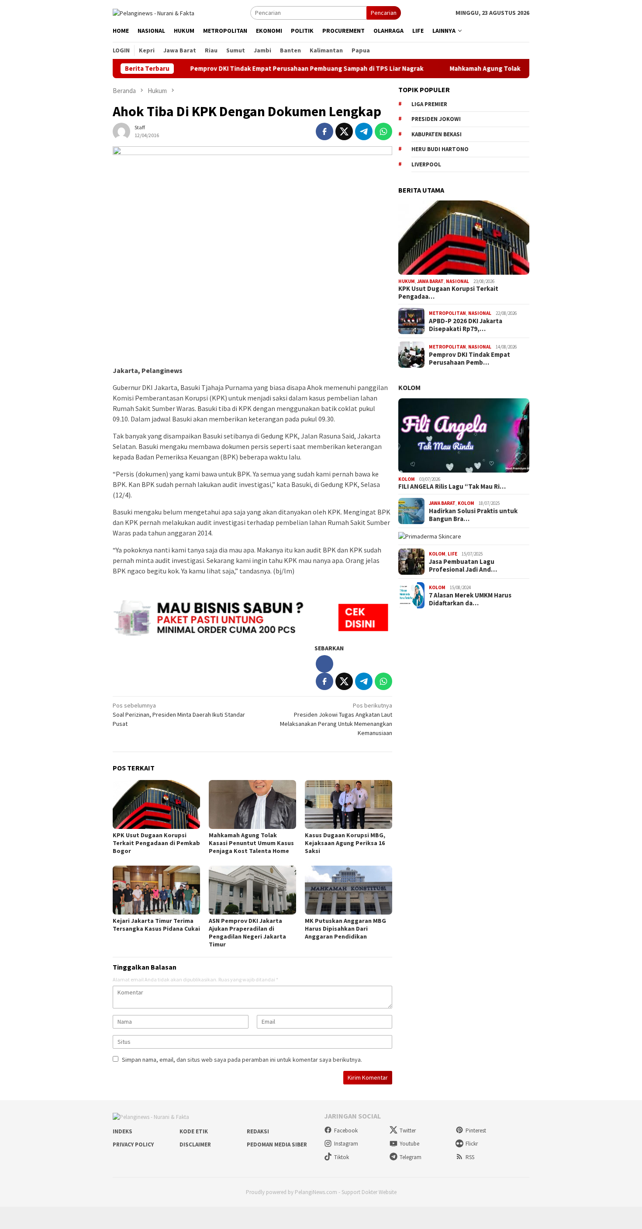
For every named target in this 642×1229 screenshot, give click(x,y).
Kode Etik (193, 1131)
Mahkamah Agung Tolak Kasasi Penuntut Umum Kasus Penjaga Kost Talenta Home (251, 843)
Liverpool (426, 164)
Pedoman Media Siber (277, 1144)
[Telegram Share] (364, 131)
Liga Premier (429, 104)
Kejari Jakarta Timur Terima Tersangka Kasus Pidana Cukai (156, 924)
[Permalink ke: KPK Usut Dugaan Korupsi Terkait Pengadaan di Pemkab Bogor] (156, 804)
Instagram (346, 1143)
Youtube (409, 1143)
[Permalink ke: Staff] (121, 131)
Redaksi (258, 1131)
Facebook (346, 1130)
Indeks (122, 1131)
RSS (470, 1157)
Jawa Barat (430, 281)
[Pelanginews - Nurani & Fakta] (153, 12)
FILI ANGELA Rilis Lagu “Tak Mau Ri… (452, 486)
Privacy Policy (133, 1144)
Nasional (457, 281)
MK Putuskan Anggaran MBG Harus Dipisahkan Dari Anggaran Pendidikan (345, 928)
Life (452, 554)
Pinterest (476, 1130)
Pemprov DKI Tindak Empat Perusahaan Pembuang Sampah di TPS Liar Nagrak (272, 68)
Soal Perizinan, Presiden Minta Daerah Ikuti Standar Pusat (179, 714)
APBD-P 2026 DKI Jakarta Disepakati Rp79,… (465, 325)
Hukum (406, 281)
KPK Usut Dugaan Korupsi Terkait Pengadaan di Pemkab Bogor (156, 843)
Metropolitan (447, 313)
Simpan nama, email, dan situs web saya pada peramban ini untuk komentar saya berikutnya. (242, 1059)
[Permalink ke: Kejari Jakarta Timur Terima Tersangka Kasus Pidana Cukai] (156, 890)
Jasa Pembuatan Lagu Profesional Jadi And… (463, 565)
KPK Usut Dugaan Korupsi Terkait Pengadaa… (448, 292)
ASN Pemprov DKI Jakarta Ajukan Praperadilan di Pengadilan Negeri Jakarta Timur (247, 932)
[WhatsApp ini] (383, 131)
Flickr (472, 1143)
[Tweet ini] (344, 131)
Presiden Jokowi (436, 119)
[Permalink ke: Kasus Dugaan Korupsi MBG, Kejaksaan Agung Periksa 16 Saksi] (348, 804)
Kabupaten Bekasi (436, 134)
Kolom (409, 387)
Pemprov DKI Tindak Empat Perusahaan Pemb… (469, 358)
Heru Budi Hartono (440, 149)
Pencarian (384, 13)
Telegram (410, 1157)
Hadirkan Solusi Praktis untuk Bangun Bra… (473, 515)
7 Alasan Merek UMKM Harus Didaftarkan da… (470, 599)
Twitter (408, 1130)
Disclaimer (195, 1144)
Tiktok (341, 1157)
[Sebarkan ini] (324, 131)
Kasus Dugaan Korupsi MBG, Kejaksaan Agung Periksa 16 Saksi (345, 843)
